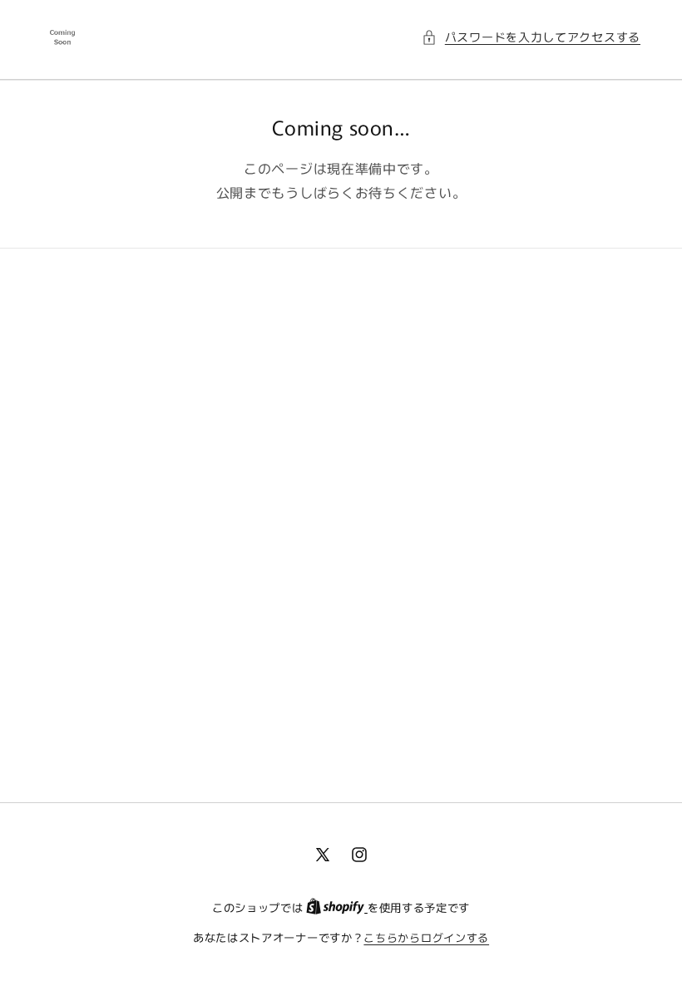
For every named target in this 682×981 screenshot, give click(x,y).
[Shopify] (337, 907)
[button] (531, 37)
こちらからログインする (426, 937)
